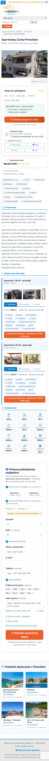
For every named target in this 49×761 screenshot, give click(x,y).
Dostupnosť (25, 304)
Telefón (14, 568)
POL (29, 593)
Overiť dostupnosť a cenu (26, 119)
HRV (22, 593)
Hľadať (8, 26)
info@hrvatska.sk (27, 746)
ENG (15, 589)
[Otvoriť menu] (3, 2)
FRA (8, 593)
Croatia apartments (37, 755)
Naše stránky (25, 755)
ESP (36, 589)
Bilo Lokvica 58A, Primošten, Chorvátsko (21, 43)
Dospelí (10, 519)
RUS (15, 593)
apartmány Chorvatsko (28, 757)
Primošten (28, 32)
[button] (24, 162)
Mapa (15, 150)
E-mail (9, 557)
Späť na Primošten (11, 171)
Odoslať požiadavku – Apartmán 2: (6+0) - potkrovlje (26, 399)
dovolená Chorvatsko (12, 757)
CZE (8, 589)
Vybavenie (12, 304)
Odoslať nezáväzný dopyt (26, 635)
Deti (13, 530)
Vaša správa (16, 598)
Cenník (37, 304)
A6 (20, 96)
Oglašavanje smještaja (29, 750)
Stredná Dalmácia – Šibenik (12, 32)
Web (36, 150)
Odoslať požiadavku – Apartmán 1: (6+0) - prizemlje (26, 334)
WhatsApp (16, 145)
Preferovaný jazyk (19, 585)
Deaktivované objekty (12, 755)
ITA (30, 589)
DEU (22, 589)
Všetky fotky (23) (40, 81)
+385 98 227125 (14, 141)
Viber (37, 145)
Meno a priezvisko (15, 547)
